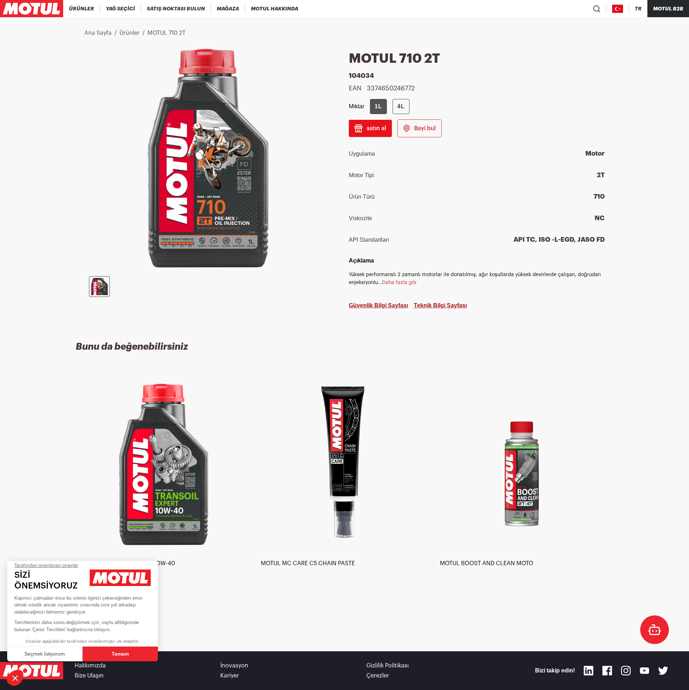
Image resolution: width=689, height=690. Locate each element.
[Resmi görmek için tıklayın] (99, 286)
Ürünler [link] (129, 33)
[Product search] (596, 8)
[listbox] (344, 502)
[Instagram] (626, 671)
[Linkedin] (588, 671)
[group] (389, 106)
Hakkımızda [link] (90, 665)
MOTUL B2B (668, 8)
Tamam (120, 654)
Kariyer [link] (229, 676)
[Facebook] (607, 671)
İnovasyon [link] (234, 665)
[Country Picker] (617, 9)
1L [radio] (378, 106)
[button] (15, 677)
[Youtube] (644, 671)
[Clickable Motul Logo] (31, 8)
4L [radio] (401, 106)
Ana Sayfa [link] (98, 33)
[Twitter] (663, 671)
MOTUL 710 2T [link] (166, 33)
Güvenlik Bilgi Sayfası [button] (378, 305)
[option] (165, 502)
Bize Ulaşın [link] (89, 676)
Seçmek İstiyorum (44, 654)
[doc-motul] (654, 629)
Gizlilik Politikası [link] (387, 665)
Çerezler (377, 676)
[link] (228, 8)
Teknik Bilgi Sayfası (440, 305)
